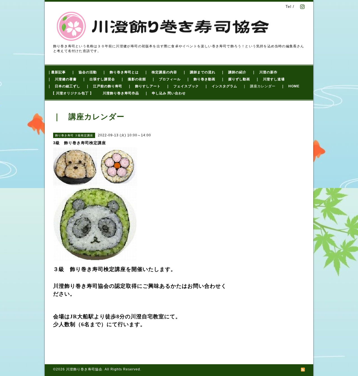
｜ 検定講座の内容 (160, 72)
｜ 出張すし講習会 (98, 79)
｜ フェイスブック (182, 86)
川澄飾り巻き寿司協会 (84, 369)
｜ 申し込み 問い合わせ (165, 93)
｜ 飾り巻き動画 (200, 79)
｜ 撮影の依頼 (133, 79)
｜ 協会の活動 (84, 72)
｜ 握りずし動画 (235, 79)
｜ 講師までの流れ (199, 72)
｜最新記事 (57, 72)
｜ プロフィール (166, 79)
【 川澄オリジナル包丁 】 (72, 93)
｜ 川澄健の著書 (62, 79)
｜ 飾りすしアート (144, 86)
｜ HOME (290, 86)
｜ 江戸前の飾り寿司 (104, 86)
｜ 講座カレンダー (259, 86)
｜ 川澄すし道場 (270, 79)
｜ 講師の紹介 (233, 72)
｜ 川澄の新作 (264, 72)
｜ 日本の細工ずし (64, 86)
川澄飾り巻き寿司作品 (121, 93)
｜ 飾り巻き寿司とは (120, 72)
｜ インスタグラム (220, 86)
